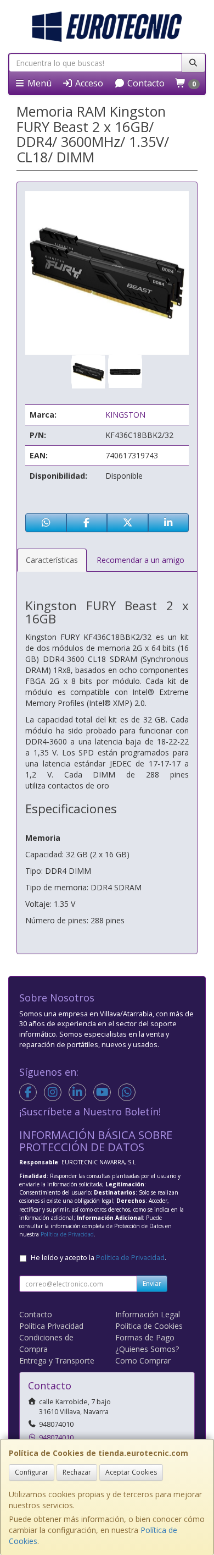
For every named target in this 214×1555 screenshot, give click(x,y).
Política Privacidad (51, 1326)
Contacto (145, 83)
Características (52, 560)
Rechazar (77, 1472)
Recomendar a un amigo (140, 560)
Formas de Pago (144, 1337)
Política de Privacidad (67, 1234)
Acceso (88, 83)
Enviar (152, 1283)
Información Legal (147, 1314)
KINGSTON (125, 414)
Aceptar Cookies (131, 1472)
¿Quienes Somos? (147, 1349)
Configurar (31, 1472)
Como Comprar (143, 1360)
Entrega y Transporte (56, 1360)
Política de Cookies (149, 1326)
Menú (38, 83)
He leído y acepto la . (98, 1257)
